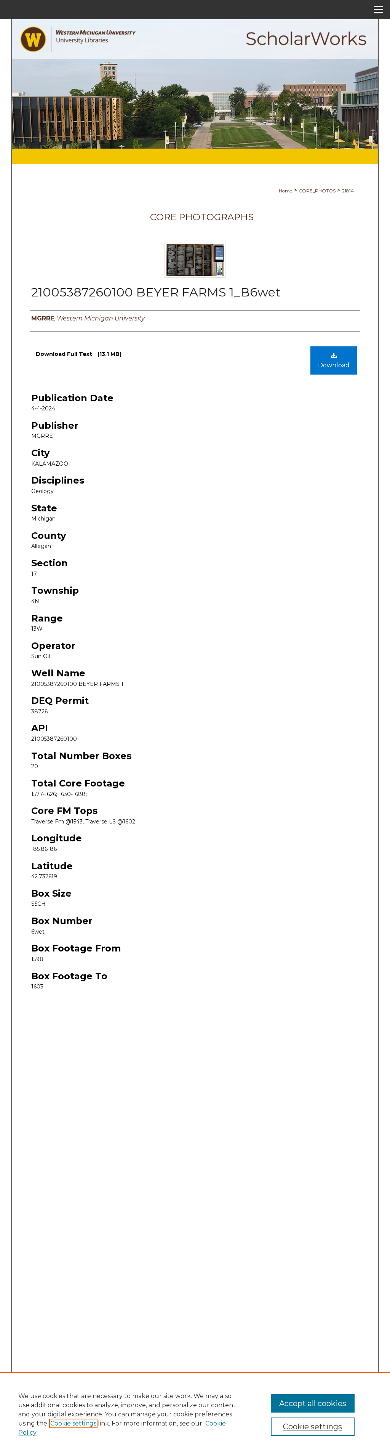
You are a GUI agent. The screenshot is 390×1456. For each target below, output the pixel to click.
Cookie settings (73, 1423)
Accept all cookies (312, 1403)
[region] (195, 1414)
